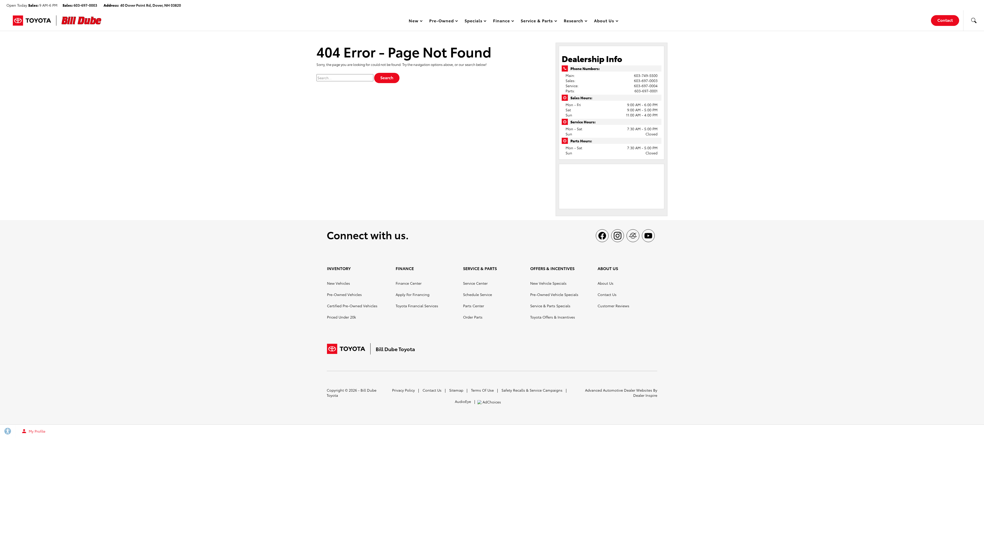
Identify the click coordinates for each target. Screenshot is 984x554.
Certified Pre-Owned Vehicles (352, 305)
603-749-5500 (646, 75)
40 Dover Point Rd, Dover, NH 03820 (150, 5)
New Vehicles (338, 283)
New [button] (414, 21)
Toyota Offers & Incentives (552, 317)
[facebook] (602, 235)
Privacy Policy (403, 390)
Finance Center (409, 283)
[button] (973, 20)
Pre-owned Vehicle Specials (554, 294)
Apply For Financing (412, 294)
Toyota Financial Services (417, 305)
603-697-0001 (646, 90)
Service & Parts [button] (536, 21)
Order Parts (473, 317)
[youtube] (648, 235)
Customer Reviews (613, 305)
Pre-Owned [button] (441, 21)
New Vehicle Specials (548, 283)
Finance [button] (501, 21)
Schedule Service (477, 294)
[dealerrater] (633, 235)
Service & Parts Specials (550, 305)
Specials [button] (473, 21)
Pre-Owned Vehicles (344, 294)
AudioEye (463, 401)
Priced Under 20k (341, 317)
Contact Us (607, 294)
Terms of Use (482, 390)
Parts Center (473, 305)
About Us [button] (604, 21)
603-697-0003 (646, 80)
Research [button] (573, 21)
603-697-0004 (646, 85)
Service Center (475, 283)
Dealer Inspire (645, 395)
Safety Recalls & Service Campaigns (531, 390)
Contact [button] (945, 20)
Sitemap (456, 390)
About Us (605, 283)
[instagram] (617, 235)
